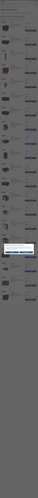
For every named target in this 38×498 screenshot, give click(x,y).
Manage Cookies (26, 252)
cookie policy (8, 249)
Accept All (12, 252)
